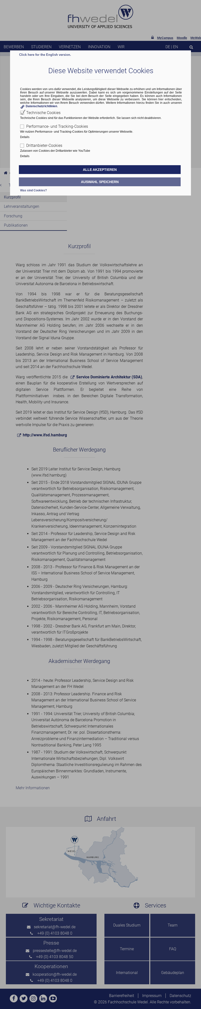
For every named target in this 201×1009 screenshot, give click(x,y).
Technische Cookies (43, 112)
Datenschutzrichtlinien (41, 106)
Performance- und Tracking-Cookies (57, 126)
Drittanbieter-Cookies (44, 145)
